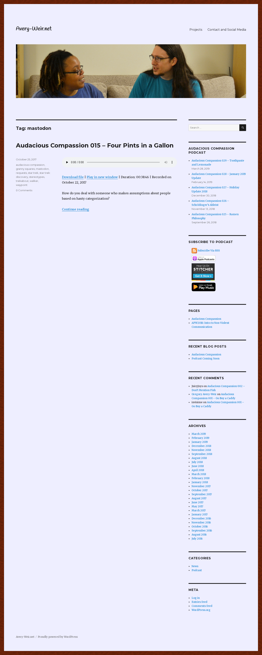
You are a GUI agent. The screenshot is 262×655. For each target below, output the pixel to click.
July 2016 (197, 538)
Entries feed (199, 602)
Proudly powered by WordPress (58, 637)
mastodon (42, 168)
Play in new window (102, 177)
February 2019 (200, 438)
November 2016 (201, 522)
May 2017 (197, 506)
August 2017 (199, 498)
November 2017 (201, 486)
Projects (195, 29)
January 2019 (200, 442)
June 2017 (197, 502)
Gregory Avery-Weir (204, 394)
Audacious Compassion (206, 318)
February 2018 (200, 478)
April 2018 (198, 470)
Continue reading (75, 209)
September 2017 (202, 494)
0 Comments (24, 190)
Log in (196, 598)
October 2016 (200, 526)
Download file (73, 177)
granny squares (25, 168)
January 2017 (200, 514)
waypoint (21, 184)
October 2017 (200, 490)
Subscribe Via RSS (209, 250)
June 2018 (198, 466)
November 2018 (201, 450)
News (195, 566)
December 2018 (201, 446)
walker (34, 180)
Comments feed (202, 606)
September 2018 (202, 454)
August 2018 (199, 458)
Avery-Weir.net (34, 28)
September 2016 (202, 530)
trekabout (22, 180)
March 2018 (199, 474)
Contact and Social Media (227, 29)
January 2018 (200, 482)
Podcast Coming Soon (205, 358)
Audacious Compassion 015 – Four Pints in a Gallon (95, 145)
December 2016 (201, 518)
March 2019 (199, 434)
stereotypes (36, 176)
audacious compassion (30, 164)
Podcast (197, 570)
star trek (33, 172)
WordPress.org (201, 610)
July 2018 (197, 462)
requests (21, 172)
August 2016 (199, 534)
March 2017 (199, 510)
